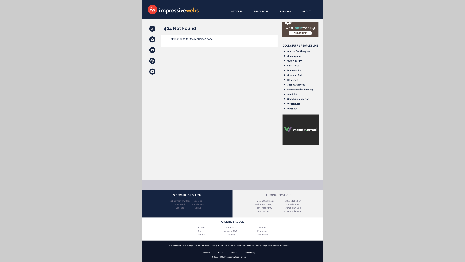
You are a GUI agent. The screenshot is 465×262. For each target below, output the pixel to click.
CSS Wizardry (294, 61)
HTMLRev (292, 80)
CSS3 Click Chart (293, 201)
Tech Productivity (264, 208)
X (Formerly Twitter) (180, 201)
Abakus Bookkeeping (298, 51)
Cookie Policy (249, 252)
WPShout (292, 108)
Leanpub (201, 234)
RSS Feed (180, 204)
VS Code (201, 227)
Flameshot (262, 231)
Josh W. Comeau (296, 84)
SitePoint (292, 94)
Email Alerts (198, 204)
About (306, 11)
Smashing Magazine (298, 99)
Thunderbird (262, 234)
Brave (201, 231)
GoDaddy (230, 234)
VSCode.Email (293, 204)
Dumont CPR (294, 70)
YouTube (180, 208)
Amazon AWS (230, 231)
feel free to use (207, 245)
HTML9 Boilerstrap (293, 211)
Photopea (262, 227)
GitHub (198, 208)
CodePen (198, 201)
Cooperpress (294, 56)
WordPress (231, 227)
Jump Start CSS (293, 208)
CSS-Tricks (293, 65)
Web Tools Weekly (264, 204)
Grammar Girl (294, 75)
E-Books (285, 11)
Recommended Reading (300, 89)
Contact (233, 252)
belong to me (191, 245)
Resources (261, 11)
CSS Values (263, 211)
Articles (237, 11)
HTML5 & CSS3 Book (264, 201)
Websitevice (293, 103)
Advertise (206, 252)
